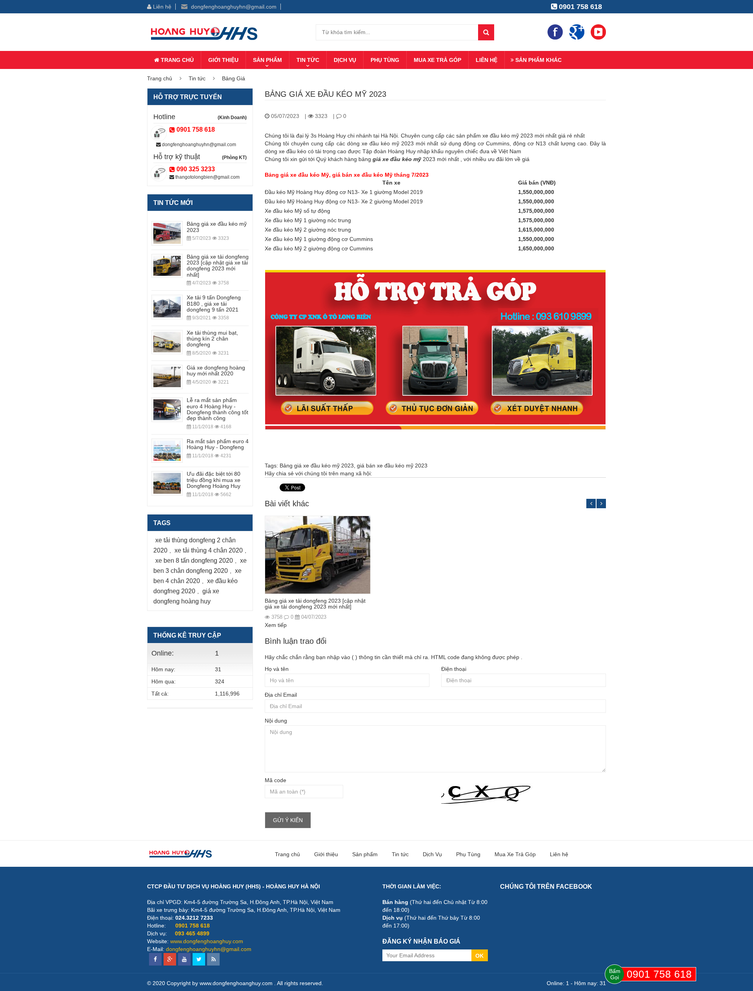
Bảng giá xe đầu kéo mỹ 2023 (317, 465)
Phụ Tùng (385, 60)
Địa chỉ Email (281, 695)
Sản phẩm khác (538, 60)
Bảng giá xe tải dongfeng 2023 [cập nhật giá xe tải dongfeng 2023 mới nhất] (315, 604)
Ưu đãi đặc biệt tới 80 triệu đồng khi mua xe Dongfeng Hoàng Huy (213, 480)
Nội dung (276, 720)
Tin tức (307, 60)
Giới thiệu (223, 60)
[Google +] (576, 32)
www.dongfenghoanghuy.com (206, 941)
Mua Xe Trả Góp (437, 60)
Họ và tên (277, 669)
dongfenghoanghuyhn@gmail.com (232, 7)
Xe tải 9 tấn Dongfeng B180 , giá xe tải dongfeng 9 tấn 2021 (214, 303)
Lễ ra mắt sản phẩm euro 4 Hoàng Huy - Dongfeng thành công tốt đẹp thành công (217, 409)
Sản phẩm (267, 60)
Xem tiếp (276, 625)
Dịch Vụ (345, 60)
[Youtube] (598, 32)
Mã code (275, 780)
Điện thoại (453, 669)
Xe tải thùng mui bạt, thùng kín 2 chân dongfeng (212, 339)
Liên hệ (161, 7)
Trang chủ (176, 60)
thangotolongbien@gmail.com (207, 177)
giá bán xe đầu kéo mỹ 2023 (392, 465)
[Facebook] (555, 32)
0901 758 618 (579, 7)
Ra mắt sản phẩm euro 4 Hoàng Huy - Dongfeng (218, 444)
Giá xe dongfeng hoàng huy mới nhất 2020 (216, 370)
